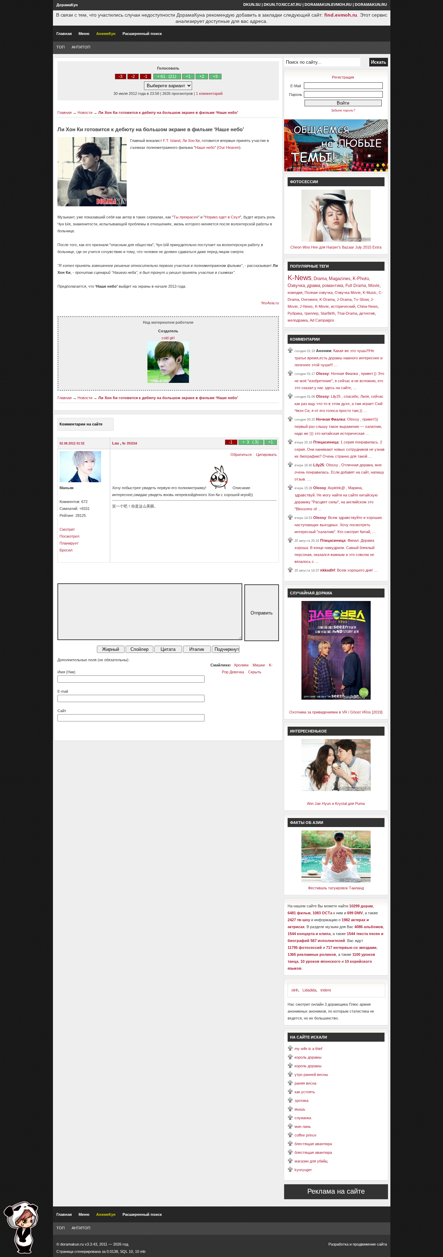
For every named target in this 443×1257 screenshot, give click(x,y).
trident (325, 990)
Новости (85, 112)
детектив (367, 313)
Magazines (340, 278)
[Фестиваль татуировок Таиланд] (336, 881)
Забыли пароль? (343, 110)
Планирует (69, 543)
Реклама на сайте (336, 1191)
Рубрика (295, 313)
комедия (295, 292)
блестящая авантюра (313, 1144)
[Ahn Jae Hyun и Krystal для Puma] (336, 790)
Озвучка (296, 285)
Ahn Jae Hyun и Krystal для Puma (336, 803)
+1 (188, 76)
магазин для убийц (311, 1161)
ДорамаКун (67, 5)
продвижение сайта (370, 1244)
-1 (145, 76)
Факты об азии (306, 822)
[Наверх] (20, 1227)
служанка (303, 1118)
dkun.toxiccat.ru (282, 4)
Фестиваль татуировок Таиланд (336, 888)
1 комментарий (209, 93)
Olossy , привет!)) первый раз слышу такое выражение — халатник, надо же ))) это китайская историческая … (338, 426)
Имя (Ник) (66, 672)
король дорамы (308, 1057)
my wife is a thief (308, 1049)
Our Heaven (228, 147)
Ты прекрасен (185, 217)
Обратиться (241, 454)
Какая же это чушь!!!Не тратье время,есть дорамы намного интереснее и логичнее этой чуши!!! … (338, 358)
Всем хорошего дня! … (357, 570)
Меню (84, 34)
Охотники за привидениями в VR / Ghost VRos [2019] (335, 712)
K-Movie (322, 306)
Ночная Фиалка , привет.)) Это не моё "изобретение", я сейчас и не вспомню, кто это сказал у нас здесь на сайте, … (339, 380)
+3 (215, 76)
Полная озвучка (319, 292)
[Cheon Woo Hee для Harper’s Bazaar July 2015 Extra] (336, 240)
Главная (64, 34)
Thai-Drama (347, 313)
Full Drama (355, 285)
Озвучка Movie (348, 292)
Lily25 (318, 465)
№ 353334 (129, 443)
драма (313, 285)
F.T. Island (171, 140)
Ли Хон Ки (191, 140)
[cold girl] (168, 381)
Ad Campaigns (322, 320)
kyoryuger (303, 1170)
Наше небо (205, 147)
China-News (367, 306)
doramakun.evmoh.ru (328, 4)
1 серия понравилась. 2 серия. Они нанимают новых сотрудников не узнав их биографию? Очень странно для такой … (340, 449)
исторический (343, 306)
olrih (294, 990)
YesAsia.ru (270, 303)
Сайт (61, 711)
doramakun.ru (371, 4)
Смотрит (67, 529)
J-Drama (344, 299)
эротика (301, 1100)
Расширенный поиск (142, 34)
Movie (374, 285)
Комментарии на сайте (81, 424)
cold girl (168, 338)
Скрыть (254, 672)
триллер (311, 313)
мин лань (303, 1126)
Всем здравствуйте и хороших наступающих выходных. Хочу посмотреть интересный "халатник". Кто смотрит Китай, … (338, 524)
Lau (116, 443)
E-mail (62, 691)
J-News (306, 306)
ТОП (60, 47)
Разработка (338, 1244)
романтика (332, 285)
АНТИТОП (81, 47)
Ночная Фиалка (330, 419)
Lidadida (309, 990)
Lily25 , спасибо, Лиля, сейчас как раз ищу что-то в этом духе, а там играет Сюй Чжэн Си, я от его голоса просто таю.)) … (339, 403)
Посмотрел (69, 536)
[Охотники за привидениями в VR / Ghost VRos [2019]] (336, 698)
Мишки (259, 665)
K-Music (370, 292)
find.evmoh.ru (340, 15)
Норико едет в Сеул (222, 217)
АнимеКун (106, 34)
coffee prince (305, 1135)
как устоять (305, 1092)
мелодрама (298, 320)
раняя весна (305, 1083)
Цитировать (266, 454)
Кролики (241, 665)
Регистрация (343, 77)
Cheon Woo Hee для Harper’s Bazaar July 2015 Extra (335, 247)
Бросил (66, 550)
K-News (299, 277)
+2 (201, 76)
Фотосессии (304, 182)
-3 (121, 76)
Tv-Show (361, 299)
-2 (133, 76)
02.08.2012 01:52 (72, 443)
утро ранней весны (311, 1074)
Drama (320, 278)
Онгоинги (309, 299)
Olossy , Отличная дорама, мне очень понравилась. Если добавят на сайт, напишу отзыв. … (339, 472)
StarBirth (327, 313)
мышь (300, 1109)
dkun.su (252, 4)
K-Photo (361, 278)
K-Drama (327, 299)
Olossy (322, 373)
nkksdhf (327, 570)
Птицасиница (325, 442)
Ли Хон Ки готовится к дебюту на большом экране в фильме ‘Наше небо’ (168, 112)
